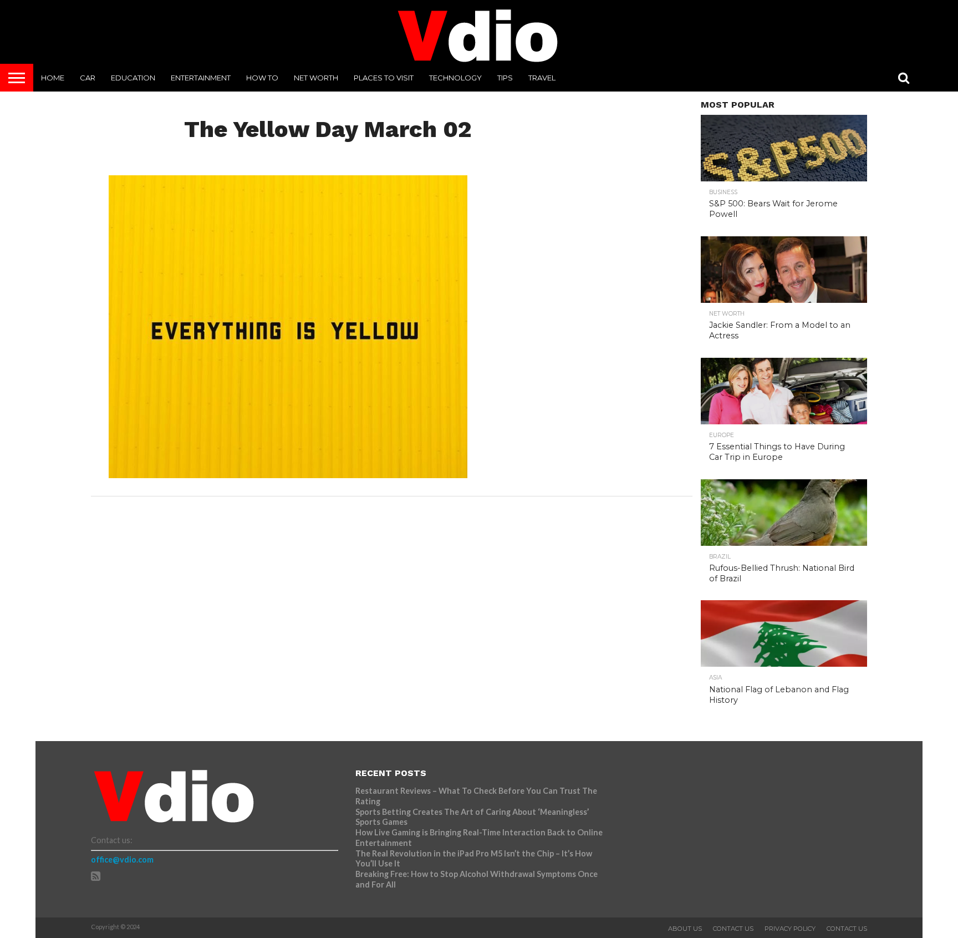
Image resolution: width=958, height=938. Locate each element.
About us (685, 928)
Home (52, 77)
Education (133, 77)
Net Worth (316, 77)
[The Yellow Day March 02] (288, 474)
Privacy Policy (790, 928)
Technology (455, 77)
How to (262, 77)
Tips (505, 77)
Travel (542, 77)
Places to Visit (384, 77)
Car (87, 77)
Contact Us (733, 928)
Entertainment (201, 77)
